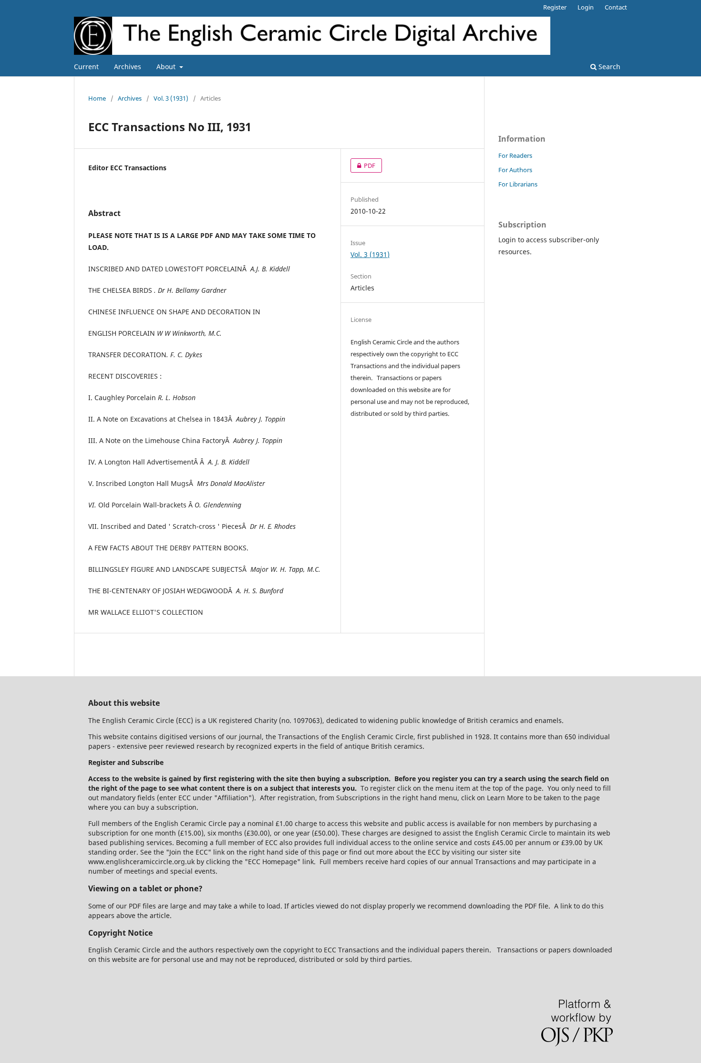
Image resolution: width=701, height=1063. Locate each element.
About (166, 66)
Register (555, 7)
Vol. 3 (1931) (171, 98)
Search (608, 66)
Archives (127, 66)
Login (585, 7)
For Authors (515, 169)
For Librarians (517, 184)
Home (97, 98)
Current (86, 66)
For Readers (515, 155)
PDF (362, 165)
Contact (616, 7)
